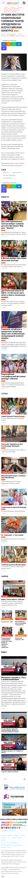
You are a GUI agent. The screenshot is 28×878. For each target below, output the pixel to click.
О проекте (3, 842)
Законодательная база (6, 845)
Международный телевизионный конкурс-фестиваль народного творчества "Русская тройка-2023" (6, 642)
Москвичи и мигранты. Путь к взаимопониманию (13, 678)
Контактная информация (13, 842)
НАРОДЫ (3, 835)
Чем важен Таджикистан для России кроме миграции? (12, 445)
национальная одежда (17, 172)
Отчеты (8, 847)
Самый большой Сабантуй (10, 416)
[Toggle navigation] (3, 2)
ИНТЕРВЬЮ (16, 835)
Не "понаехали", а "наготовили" (12, 535)
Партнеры (3, 847)
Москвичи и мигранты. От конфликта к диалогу (12, 751)
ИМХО (3, 441)
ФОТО (9, 837)
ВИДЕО (20, 837)
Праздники (7, 619)
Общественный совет (18, 845)
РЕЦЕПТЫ (14, 837)
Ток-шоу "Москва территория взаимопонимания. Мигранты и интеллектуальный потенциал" (10, 730)
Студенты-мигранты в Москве (10, 771)
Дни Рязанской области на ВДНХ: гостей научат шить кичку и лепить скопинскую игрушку (13, 294)
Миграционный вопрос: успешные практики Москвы (13, 477)
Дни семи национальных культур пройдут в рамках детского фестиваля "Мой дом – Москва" (12, 224)
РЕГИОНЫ (9, 835)
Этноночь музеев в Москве (11, 565)
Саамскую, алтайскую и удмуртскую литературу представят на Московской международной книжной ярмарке (12, 333)
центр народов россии (7, 178)
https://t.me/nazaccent (16, 165)
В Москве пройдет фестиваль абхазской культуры (13, 259)
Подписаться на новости (9, 830)
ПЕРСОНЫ (3, 837)
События (4, 219)
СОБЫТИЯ (22, 835)
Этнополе (5, 413)
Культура (4, 372)
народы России (6, 172)
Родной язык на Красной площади (13, 507)
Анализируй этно (7, 472)
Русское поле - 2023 (7, 622)
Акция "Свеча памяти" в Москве (12, 599)
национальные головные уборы (9, 175)
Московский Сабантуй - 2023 (19, 638)
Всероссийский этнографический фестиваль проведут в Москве (13, 376)
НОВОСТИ (3, 840)
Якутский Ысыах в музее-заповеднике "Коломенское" (20, 623)
